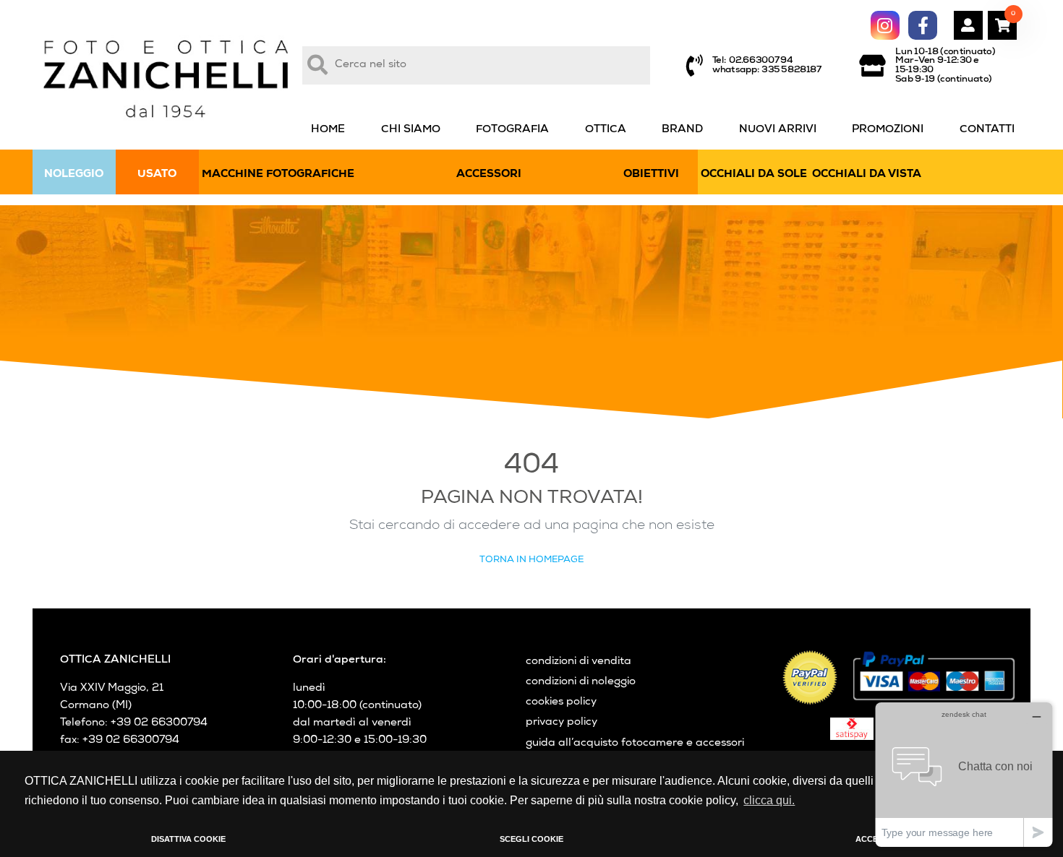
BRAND (682, 130)
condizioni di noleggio (581, 682)
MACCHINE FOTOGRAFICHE (278, 175)
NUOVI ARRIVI (777, 130)
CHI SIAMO (410, 130)
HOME (328, 130)
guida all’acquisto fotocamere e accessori (635, 743)
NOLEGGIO (73, 175)
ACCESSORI (488, 175)
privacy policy (561, 722)
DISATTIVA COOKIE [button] (188, 839)
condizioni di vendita (578, 662)
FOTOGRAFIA (512, 130)
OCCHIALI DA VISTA (866, 175)
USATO (156, 175)
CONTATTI (987, 130)
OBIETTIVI (651, 175)
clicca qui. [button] (769, 800)
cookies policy (561, 702)
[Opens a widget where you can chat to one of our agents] (964, 774)
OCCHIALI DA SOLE (754, 175)
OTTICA (605, 130)
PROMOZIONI (887, 130)
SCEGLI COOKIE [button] (531, 839)
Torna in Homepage (531, 560)
